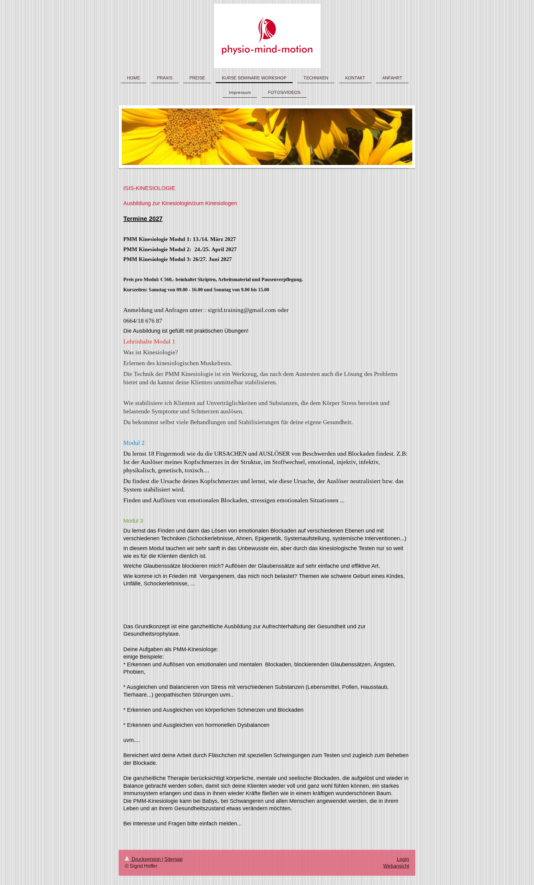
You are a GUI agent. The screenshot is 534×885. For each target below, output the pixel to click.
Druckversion (146, 859)
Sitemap (173, 859)
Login (403, 859)
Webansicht (396, 866)
